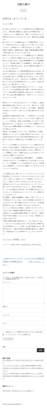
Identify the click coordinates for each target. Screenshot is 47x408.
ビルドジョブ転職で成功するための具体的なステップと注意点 (22, 373)
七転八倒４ (23, 4)
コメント (7, 282)
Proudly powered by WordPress (12, 404)
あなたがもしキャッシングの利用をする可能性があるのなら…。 (13, 261)
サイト (5, 323)
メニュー (23, 10)
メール (6, 315)
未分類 (13, 244)
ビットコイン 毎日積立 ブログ (14, 239)
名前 (5, 306)
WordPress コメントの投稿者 (21, 391)
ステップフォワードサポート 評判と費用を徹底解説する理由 (22, 365)
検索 (4, 347)
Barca (39, 244)
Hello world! (6, 391)
